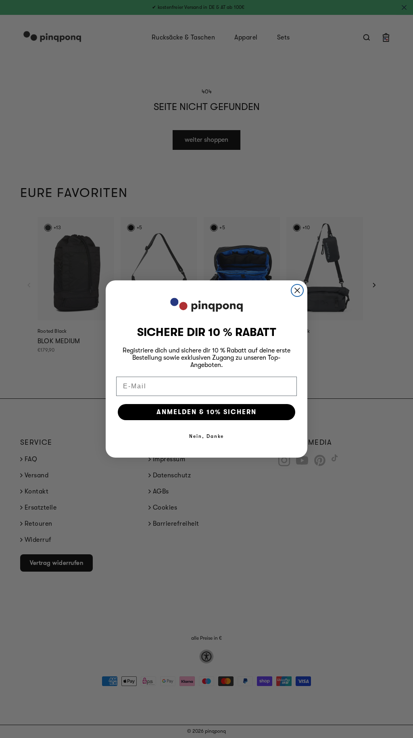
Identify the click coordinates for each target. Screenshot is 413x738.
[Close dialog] (297, 290)
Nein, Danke (206, 436)
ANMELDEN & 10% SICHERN (206, 412)
